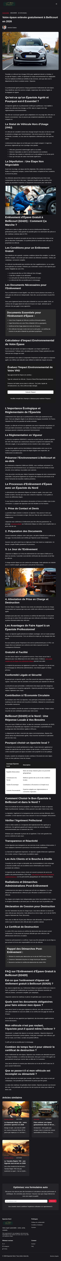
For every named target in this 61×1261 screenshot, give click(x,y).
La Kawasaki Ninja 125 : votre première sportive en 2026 (15, 1124)
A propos (33, 1227)
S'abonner (52, 1201)
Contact (33, 1243)
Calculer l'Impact (30, 392)
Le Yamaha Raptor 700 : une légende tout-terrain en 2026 (15, 1162)
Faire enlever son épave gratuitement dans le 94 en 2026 (44, 1124)
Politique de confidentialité (37, 1222)
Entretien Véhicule (8, 1119)
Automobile (5, 13)
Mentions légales (54, 1256)
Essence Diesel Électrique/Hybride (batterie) (30, 379)
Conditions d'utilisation (37, 1224)
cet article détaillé (16, 524)
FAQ (32, 1246)
